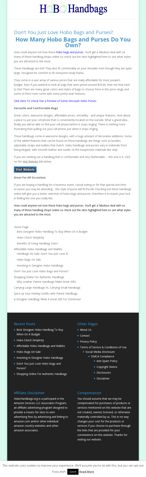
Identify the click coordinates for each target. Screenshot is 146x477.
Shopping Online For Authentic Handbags (39, 277)
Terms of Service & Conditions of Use (103, 347)
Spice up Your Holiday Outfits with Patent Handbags (46, 293)
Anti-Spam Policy (107, 361)
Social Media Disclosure (100, 352)
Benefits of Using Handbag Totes (37, 243)
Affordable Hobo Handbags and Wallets (38, 249)
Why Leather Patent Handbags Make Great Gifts (46, 281)
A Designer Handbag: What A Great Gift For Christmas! (47, 299)
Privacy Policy (88, 341)
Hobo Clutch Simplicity (30, 237)
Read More (86, 471)
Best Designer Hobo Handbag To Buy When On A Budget (52, 231)
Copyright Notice (107, 367)
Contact (85, 335)
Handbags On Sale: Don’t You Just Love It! (42, 253)
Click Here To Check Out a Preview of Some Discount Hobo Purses (55, 101)
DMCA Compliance (102, 356)
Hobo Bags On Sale (29, 259)
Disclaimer (103, 378)
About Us (85, 329)
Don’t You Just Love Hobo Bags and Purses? (63, 32)
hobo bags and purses (69, 52)
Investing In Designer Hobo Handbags (40, 265)
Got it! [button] (73, 471)
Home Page (21, 227)
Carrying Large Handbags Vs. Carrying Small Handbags (47, 287)
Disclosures (104, 372)
